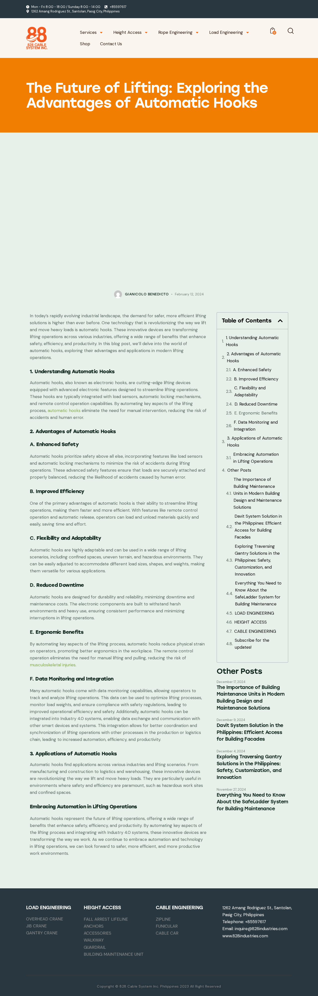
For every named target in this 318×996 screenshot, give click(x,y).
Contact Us (111, 43)
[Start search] (290, 31)
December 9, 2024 (231, 720)
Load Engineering (226, 32)
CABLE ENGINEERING (255, 631)
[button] (280, 320)
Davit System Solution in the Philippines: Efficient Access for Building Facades (258, 526)
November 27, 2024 (231, 789)
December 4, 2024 (231, 751)
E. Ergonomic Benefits (256, 413)
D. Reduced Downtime (256, 404)
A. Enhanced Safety (252, 369)
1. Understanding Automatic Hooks (252, 341)
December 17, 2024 (231, 682)
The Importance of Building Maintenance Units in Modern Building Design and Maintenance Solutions (258, 493)
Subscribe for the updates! (252, 643)
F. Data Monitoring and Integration (256, 425)
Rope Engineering (175, 32)
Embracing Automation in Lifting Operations (256, 458)
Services (88, 32)
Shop (85, 43)
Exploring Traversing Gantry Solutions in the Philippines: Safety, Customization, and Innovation (257, 560)
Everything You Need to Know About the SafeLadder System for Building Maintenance (258, 593)
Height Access (127, 32)
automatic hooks (64, 410)
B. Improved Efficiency (256, 379)
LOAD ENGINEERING (254, 613)
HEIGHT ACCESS (250, 622)
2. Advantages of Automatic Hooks (254, 357)
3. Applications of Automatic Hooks (254, 441)
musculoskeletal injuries (53, 665)
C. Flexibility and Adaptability (250, 391)
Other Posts (239, 470)
